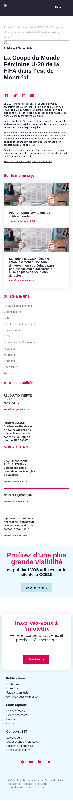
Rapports (9, 360)
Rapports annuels (17, 692)
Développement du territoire (20, 324)
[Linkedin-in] (39, 762)
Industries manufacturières (19, 342)
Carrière (11, 719)
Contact (11, 723)
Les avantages (15, 711)
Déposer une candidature (22, 741)
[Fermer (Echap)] (7, 802)
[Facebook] (22, 762)
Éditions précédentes (19, 745)
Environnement (13, 330)
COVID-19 (10, 318)
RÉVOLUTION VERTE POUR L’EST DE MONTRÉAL (18, 399)
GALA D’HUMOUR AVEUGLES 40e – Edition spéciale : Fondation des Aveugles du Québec (19, 467)
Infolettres (9, 348)
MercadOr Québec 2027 (19, 495)
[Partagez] (21, 802)
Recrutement (11, 367)
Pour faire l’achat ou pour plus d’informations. (28, 161)
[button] (61, 7)
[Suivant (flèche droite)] (21, 807)
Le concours (14, 737)
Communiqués (12, 311)
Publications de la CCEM (30, 27)
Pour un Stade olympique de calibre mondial (29, 214)
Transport (9, 373)
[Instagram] (48, 762)
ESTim (8, 336)
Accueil (8, 27)
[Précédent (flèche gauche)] (7, 807)
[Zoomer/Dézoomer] (49, 802)
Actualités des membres (18, 305)
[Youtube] (31, 762)
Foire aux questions (18, 750)
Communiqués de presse (22, 696)
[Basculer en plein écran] (35, 802)
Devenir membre (16, 715)
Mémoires (10, 354)
